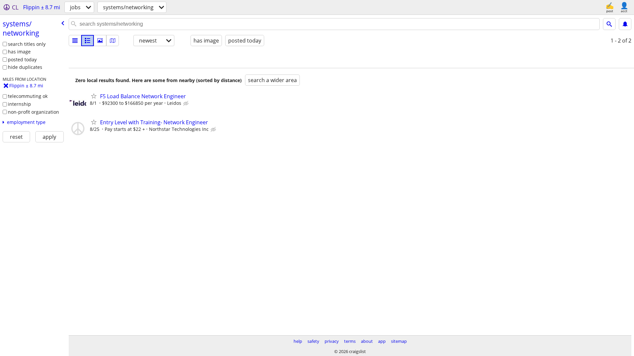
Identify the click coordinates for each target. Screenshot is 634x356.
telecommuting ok (28, 96)
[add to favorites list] (94, 96)
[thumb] (87, 40)
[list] (75, 40)
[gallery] (100, 40)
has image (19, 51)
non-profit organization (33, 112)
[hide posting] (187, 103)
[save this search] (625, 24)
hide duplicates (25, 67)
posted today (22, 59)
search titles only (27, 44)
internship (19, 104)
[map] (112, 40)
